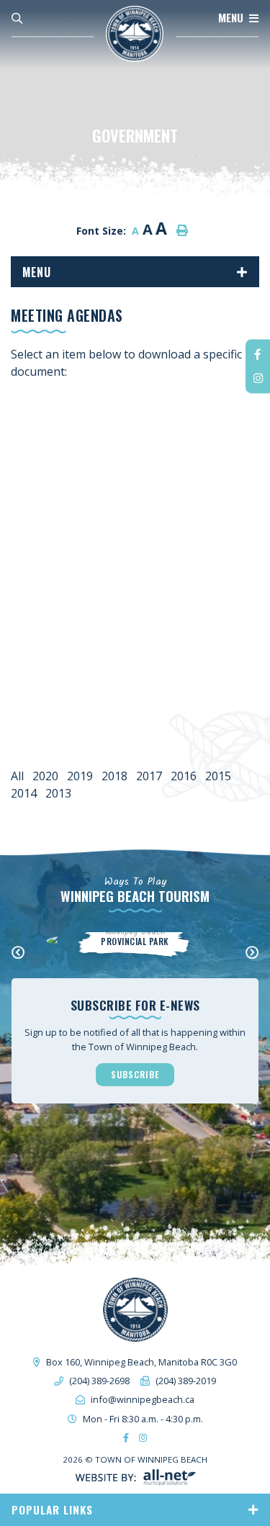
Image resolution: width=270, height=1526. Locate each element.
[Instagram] (258, 378)
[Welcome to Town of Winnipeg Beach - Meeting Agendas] (134, 33)
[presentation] (18, 953)
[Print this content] (182, 230)
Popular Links (52, 1509)
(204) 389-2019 (186, 1380)
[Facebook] (258, 354)
